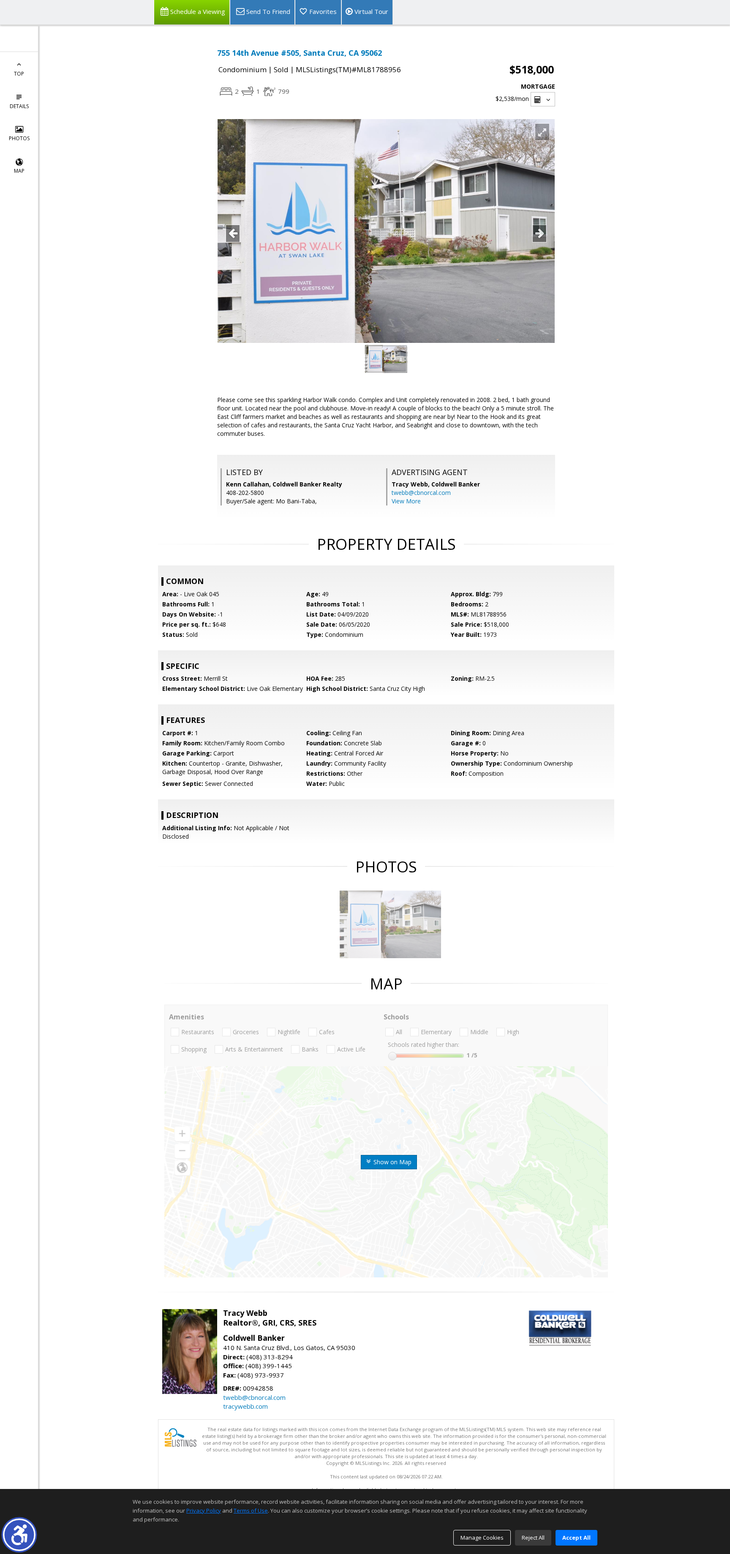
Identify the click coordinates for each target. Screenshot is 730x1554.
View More (406, 501)
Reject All (533, 1537)
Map (19, 170)
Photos (19, 138)
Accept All (576, 1537)
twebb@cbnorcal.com (421, 493)
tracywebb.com (245, 1406)
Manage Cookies (482, 1537)
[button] (19, 1535)
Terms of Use (251, 1510)
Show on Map (391, 1162)
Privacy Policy (203, 1510)
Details (19, 106)
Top (19, 73)
